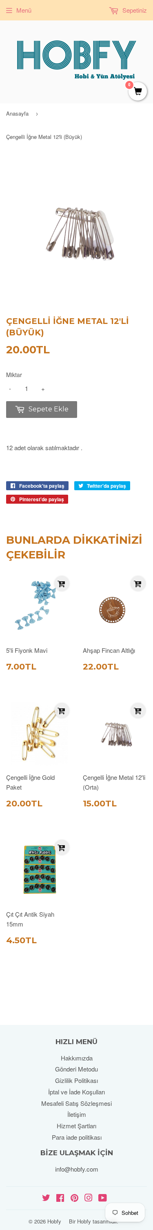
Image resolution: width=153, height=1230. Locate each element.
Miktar (14, 375)
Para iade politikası (77, 1137)
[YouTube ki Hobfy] (102, 1198)
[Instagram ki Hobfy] (88, 1198)
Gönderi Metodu (76, 1069)
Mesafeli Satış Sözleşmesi (76, 1103)
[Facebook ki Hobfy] (60, 1198)
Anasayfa (17, 113)
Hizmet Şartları (76, 1125)
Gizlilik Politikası (76, 1080)
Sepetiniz (134, 10)
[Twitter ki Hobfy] (46, 1198)
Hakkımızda (77, 1058)
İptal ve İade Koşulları (76, 1091)
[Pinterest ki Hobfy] (74, 1198)
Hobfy (54, 1221)
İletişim (76, 1114)
